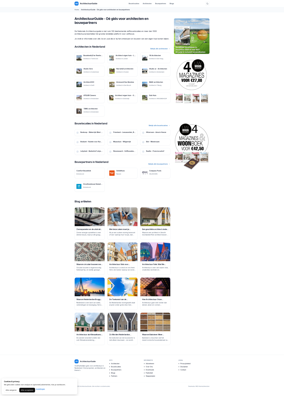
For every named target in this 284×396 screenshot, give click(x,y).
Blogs (172, 3)
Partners (114, 376)
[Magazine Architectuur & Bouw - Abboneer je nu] (191, 36)
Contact (183, 370)
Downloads (150, 370)
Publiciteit (149, 373)
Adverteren (150, 363)
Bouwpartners (160, 3)
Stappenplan (150, 376)
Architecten (147, 3)
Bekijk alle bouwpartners (158, 164)
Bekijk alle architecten (159, 49)
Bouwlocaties (134, 3)
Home (77, 10)
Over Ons (149, 367)
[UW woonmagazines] (191, 87)
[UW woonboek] (191, 146)
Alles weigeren (11, 390)
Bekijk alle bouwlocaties (158, 125)
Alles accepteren (27, 390)
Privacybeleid (185, 363)
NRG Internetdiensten (202, 386)
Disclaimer (184, 367)
